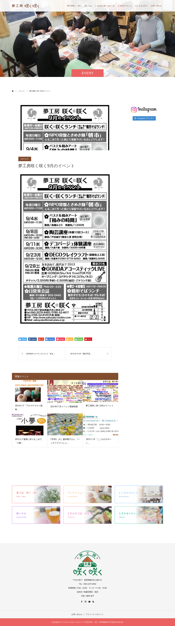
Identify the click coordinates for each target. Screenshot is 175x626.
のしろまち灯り (141, 5)
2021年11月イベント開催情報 (64, 406)
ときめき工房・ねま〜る (105, 5)
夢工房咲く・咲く (74, 5)
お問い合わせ (156, 5)
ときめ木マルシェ (125, 5)
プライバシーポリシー (95, 614)
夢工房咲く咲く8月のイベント (100, 405)
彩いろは (88, 5)
